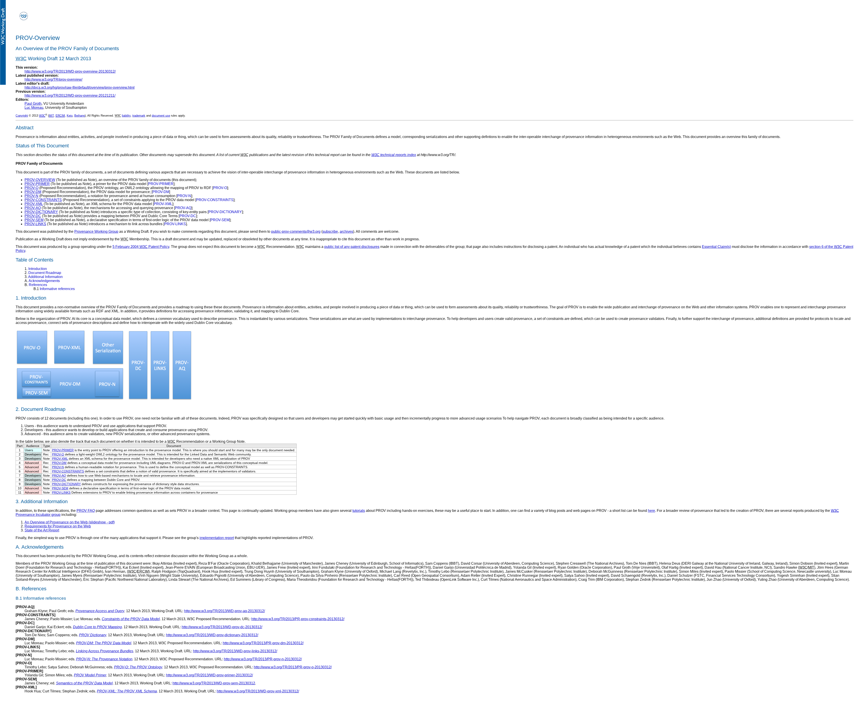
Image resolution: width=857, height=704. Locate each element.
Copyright (22, 115)
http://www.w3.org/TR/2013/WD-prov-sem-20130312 (214, 683)
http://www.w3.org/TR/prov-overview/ (53, 79)
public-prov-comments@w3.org (295, 231)
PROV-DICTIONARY (41, 212)
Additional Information (44, 277)
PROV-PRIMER (37, 184)
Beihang (79, 115)
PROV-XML (34, 204)
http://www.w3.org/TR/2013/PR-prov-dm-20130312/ (263, 643)
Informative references (54, 289)
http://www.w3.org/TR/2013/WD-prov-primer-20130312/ (209, 675)
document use (161, 115)
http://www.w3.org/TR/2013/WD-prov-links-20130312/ (235, 651)
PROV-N (31, 196)
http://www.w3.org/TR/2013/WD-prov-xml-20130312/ (258, 691)
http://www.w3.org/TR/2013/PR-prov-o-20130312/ (293, 667)
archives (346, 231)
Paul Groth (33, 103)
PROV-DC (33, 216)
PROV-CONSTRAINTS (43, 200)
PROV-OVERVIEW (40, 180)
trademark (138, 115)
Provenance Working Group (96, 231)
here (651, 511)
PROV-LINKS (35, 224)
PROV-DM (33, 192)
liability (126, 115)
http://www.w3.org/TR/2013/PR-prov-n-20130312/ (263, 659)
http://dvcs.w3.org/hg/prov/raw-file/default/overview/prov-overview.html (80, 87)
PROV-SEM (34, 220)
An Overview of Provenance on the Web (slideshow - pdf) (70, 522)
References (36, 285)
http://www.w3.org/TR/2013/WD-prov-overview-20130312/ (70, 71)
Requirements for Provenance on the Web (58, 526)
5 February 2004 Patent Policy (140, 247)
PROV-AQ (33, 208)
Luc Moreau (34, 107)
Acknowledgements (42, 281)
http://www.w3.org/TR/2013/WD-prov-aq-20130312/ (224, 611)
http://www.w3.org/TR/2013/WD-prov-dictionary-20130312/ (212, 635)
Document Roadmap (43, 273)
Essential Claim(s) (716, 247)
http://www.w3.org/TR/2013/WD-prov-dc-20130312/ (222, 627)
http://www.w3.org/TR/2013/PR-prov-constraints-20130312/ (297, 619)
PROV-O (31, 188)
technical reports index (393, 155)
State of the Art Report (42, 530)
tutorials (358, 511)
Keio (70, 115)
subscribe (330, 231)
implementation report (217, 538)
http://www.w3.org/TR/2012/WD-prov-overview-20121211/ (70, 95)
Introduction (36, 269)
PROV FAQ (86, 511)
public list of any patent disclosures (351, 247)
